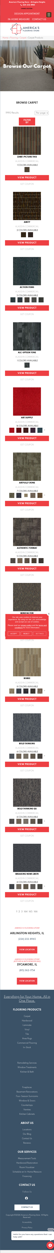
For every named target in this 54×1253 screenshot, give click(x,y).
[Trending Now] (19, 886)
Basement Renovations (27, 1092)
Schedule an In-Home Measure (27, 1172)
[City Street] (41, 300)
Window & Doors (27, 1101)
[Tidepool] (27, 271)
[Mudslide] (27, 141)
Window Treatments (27, 1067)
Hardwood (27, 1021)
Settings (40, 633)
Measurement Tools (27, 1159)
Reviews (27, 1143)
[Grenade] (19, 756)
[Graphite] (33, 691)
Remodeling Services (27, 1063)
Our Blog (27, 1134)
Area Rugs (27, 1039)
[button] (27, 1207)
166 (36, 912)
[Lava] (26, 756)
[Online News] (27, 858)
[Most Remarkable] (19, 495)
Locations (27, 1130)
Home (5, 38)
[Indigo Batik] (26, 691)
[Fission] (33, 756)
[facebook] (26, 1198)
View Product (27, 178)
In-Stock (27, 1048)
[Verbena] (33, 430)
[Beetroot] (26, 430)
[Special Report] (26, 886)
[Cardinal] (27, 401)
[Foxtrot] (27, 336)
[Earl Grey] (34, 300)
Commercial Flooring (27, 1043)
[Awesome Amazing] (33, 495)
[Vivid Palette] (40, 495)
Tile (27, 1034)
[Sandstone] (27, 662)
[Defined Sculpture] (20, 560)
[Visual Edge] (27, 532)
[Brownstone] (27, 300)
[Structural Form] (41, 560)
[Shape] (27, 727)
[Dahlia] (19, 430)
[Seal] (40, 756)
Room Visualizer (27, 1167)
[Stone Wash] (40, 430)
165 (31, 912)
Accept (13, 633)
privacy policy (26, 625)
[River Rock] (40, 691)
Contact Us (27, 1139)
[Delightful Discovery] (27, 467)
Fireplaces (27, 1087)
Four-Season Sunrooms (27, 1096)
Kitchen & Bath (27, 1072)
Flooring (14, 38)
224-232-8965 (28, 5)
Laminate (27, 1025)
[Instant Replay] (33, 886)
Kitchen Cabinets (27, 1114)
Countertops (27, 1105)
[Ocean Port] (20, 300)
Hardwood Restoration (27, 1163)
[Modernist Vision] (26, 495)
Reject (26, 633)
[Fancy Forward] (27, 597)
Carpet (23, 38)
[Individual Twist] (27, 560)
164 (26, 912)
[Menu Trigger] (48, 14)
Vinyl (27, 1030)
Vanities (27, 1110)
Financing (27, 1176)
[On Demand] (40, 886)
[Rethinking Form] (34, 560)
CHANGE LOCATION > (27, 8)
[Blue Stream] (19, 691)
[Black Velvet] (30, 234)
